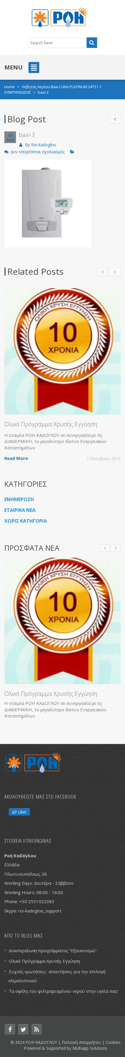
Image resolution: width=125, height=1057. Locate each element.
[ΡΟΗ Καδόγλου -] (60, 17)
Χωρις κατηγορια (25, 521)
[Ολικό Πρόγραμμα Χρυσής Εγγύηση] (62, 621)
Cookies (113, 1042)
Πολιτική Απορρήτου (81, 1042)
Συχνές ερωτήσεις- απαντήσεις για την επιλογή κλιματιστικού (57, 976)
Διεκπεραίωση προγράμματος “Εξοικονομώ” (53, 950)
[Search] (92, 42)
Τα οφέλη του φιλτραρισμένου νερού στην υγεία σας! (63, 991)
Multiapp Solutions (89, 1048)
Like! (21, 812)
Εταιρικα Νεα (19, 510)
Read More (16, 458)
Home (9, 86)
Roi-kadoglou (43, 144)
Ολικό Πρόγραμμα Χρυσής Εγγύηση (50, 424)
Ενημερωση (19, 499)
